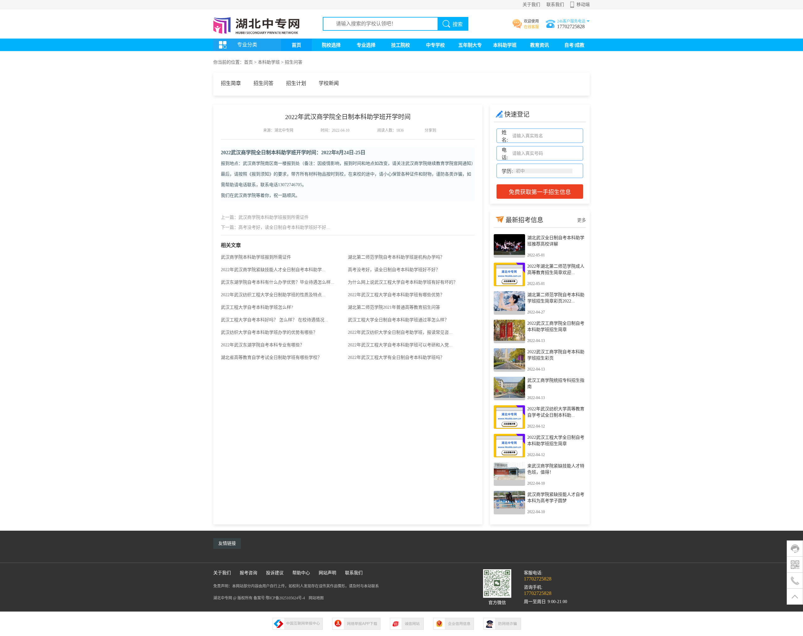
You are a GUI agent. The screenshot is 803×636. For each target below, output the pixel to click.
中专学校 (435, 45)
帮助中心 (301, 572)
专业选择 (366, 45)
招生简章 (231, 83)
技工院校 (400, 45)
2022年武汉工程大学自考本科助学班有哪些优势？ (396, 294)
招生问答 (293, 62)
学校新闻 (329, 83)
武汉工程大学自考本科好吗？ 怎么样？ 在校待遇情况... (274, 320)
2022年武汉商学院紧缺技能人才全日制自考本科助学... (273, 269)
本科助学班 (505, 45)
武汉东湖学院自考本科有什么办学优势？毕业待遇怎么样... (277, 282)
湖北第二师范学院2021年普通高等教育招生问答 (394, 307)
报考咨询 (248, 572)
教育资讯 (539, 45)
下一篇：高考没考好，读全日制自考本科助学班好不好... (275, 227)
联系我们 (555, 4)
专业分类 (247, 44)
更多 (581, 220)
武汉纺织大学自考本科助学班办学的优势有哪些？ (269, 332)
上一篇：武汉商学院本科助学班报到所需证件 (265, 217)
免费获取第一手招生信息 (540, 192)
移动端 (583, 4)
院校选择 (331, 45)
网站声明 (327, 572)
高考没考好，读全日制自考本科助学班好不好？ (394, 269)
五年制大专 (470, 45)
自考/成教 (574, 45)
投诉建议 (275, 572)
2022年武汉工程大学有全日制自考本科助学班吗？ (396, 357)
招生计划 (296, 83)
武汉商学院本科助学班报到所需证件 (256, 257)
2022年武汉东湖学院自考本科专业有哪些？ (262, 345)
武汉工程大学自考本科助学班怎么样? (257, 307)
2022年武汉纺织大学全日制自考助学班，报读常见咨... (400, 332)
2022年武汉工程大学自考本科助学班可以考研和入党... (400, 345)
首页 (296, 45)
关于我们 (531, 4)
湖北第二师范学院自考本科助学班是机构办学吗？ (396, 257)
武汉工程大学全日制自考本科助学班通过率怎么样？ (398, 320)
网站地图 (316, 598)
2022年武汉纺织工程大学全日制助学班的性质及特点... (273, 294)
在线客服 (531, 27)
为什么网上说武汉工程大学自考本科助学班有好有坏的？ (403, 282)
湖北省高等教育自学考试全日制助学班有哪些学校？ (271, 357)
